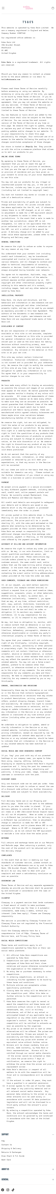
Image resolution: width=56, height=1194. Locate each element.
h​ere (32, 931)
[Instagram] (7, 1190)
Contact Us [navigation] (7, 1145)
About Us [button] (5, 1169)
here (12, 936)
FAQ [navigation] (3, 1141)
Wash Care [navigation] (6, 1160)
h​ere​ (38, 936)
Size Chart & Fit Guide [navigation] (13, 1156)
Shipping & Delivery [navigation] (11, 1148)
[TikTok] (13, 1190)
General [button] (5, 1179)
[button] (3, 8)
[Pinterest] (2, 1190)
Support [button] (5, 1134)
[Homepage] (28, 8)
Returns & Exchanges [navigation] (11, 1152)
